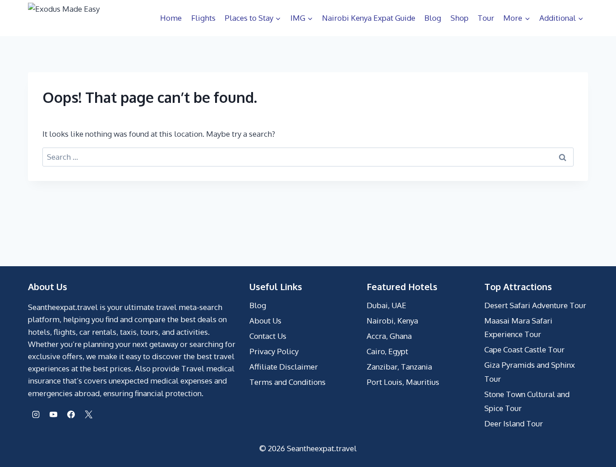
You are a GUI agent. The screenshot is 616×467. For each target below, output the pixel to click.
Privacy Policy (274, 351)
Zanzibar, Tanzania (399, 366)
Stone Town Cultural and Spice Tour (527, 401)
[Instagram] (35, 414)
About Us (265, 320)
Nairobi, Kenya (392, 320)
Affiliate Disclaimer (283, 366)
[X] (88, 414)
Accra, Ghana (389, 336)
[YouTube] (53, 414)
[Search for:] (308, 157)
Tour (486, 18)
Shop (460, 18)
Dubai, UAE (386, 305)
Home (171, 18)
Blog (432, 18)
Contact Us (267, 336)
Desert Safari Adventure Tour (535, 305)
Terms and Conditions (287, 382)
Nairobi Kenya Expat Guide (368, 18)
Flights (203, 18)
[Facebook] (70, 414)
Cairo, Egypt (387, 351)
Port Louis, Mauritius (403, 382)
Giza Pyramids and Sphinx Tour (529, 372)
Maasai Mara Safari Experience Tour (518, 327)
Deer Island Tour (513, 423)
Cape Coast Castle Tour (524, 349)
